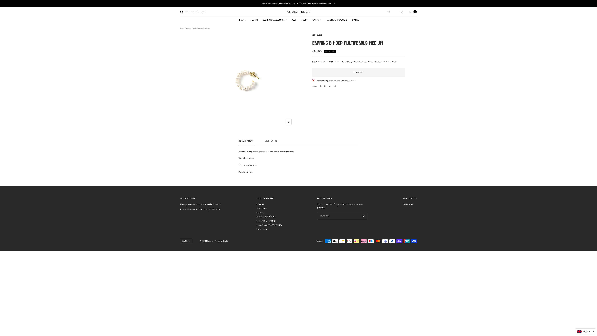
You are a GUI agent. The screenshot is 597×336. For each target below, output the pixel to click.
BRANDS (355, 20)
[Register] (363, 216)
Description (246, 141)
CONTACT (261, 212)
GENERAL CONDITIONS (266, 216)
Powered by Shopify (221, 241)
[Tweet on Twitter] (329, 86)
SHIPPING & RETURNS (266, 221)
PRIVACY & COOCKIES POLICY (269, 225)
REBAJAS (241, 20)
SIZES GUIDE (262, 229)
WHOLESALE (262, 208)
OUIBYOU (317, 35)
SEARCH (260, 204)
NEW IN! (254, 20)
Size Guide (271, 141)
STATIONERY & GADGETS (336, 20)
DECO (294, 20)
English (389, 12)
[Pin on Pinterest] (325, 86)
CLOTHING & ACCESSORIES (275, 20)
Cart (412, 11)
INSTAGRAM (408, 204)
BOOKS (304, 20)
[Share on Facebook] (320, 86)
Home (182, 28)
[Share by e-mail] (335, 86)
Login (402, 11)
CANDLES (316, 20)
